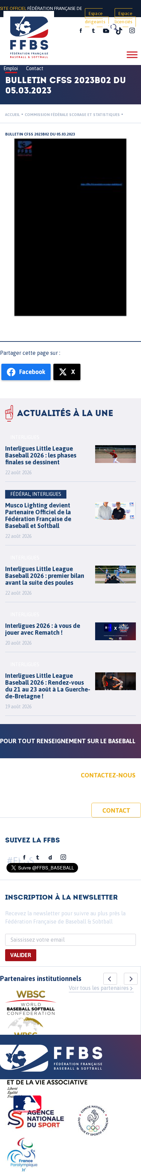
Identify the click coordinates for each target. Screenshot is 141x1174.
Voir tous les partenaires (99, 988)
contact (116, 810)
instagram (132, 30)
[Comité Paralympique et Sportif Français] (22, 1156)
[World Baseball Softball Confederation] (30, 1004)
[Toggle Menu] (132, 54)
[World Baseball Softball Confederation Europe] (25, 1033)
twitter (93, 30)
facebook (81, 30)
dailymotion (50, 857)
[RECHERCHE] (113, 27)
